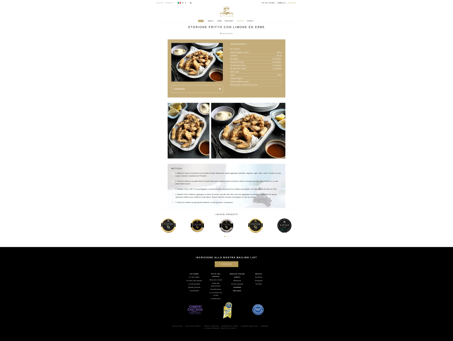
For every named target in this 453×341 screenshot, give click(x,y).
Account (160, 3)
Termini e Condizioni (211, 326)
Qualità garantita (194, 287)
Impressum (264, 326)
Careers (237, 287)
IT (183, 3)
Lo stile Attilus (194, 277)
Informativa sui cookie (229, 326)
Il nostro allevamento (194, 280)
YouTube (258, 284)
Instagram (258, 280)
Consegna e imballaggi (249, 326)
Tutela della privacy (193, 326)
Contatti (169, 3)
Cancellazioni (177, 326)
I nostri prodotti (194, 284)
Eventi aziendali (237, 284)
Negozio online (237, 274)
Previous (158, 225)
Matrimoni (237, 280)
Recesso (237, 290)
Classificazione (215, 289)
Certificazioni (216, 298)
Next (294, 225)
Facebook (258, 277)
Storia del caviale (215, 280)
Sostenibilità (194, 290)
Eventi (237, 277)
